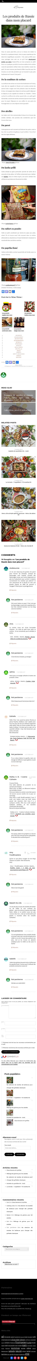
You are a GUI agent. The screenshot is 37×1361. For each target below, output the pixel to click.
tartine (4, 1354)
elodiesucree (14, 568)
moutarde (11, 1345)
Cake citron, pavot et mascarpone (18, 410)
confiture (27, 1339)
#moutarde (19, 347)
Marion (9, 1215)
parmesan (29, 1345)
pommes (15, 1348)
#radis (18, 355)
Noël (16, 1345)
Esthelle (12, 716)
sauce (19, 1351)
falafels (6, 176)
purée (23, 1348)
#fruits (18, 345)
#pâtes (18, 352)
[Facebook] (11, 1358)
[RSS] (25, 1358)
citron (22, 1340)
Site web (2, 1036)
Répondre (13, 590)
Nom (2, 1022)
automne (17, 1337)
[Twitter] (22, 1358)
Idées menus (18, 365)
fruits (28, 1342)
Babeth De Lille (15, 903)
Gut (8, 1202)
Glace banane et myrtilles (21, 1120)
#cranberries (18, 340)
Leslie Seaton (9, 223)
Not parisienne (17, 600)
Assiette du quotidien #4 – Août (18, 451)
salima (12, 672)
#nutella (18, 349)
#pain (19, 350)
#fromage (18, 343)
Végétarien (22, 1354)
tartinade (33, 1351)
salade (12, 1351)
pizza (34, 1345)
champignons (6, 1340)
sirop (24, 1351)
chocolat (15, 1340)
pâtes (29, 1348)
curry (2, 1342)
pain (24, 1345)
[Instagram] (15, 1358)
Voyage (16, 1354)
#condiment (18, 337)
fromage (20, 1342)
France (12, 1343)
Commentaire (5, 1006)
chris (11, 624)
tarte (29, 1351)
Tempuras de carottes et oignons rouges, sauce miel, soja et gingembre (18, 397)
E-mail (3, 1029)
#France (19, 342)
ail (2, 1336)
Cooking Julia (11, 1205)
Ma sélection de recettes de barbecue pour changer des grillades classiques (20, 1086)
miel (6, 1345)
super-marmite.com (27, 1298)
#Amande (19, 335)
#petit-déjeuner (18, 354)
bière (26, 1337)
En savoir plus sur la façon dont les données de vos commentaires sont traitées (18, 1062)
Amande (7, 1337)
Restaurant (4, 1351)
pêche (34, 1348)
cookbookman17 (11, 285)
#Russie (18, 357)
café (34, 1337)
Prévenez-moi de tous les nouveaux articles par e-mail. (19, 1047)
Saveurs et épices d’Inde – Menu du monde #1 (18, 546)
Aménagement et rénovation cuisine (12, 1293)
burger (30, 1337)
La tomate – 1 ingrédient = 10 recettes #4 (18, 482)
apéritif (13, 1337)
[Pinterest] (18, 1358)
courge (33, 1340)
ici (30, 1308)
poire (2, 1348)
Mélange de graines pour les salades (17, 1107)
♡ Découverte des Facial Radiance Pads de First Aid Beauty (22, 738)
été (27, 1353)
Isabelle (12, 959)
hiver (34, 1343)
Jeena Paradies (10, 162)
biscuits (22, 1337)
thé (8, 1354)
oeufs (20, 1345)
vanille (11, 1354)
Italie (2, 1345)
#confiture (19, 338)
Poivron (7, 1348)
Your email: (7, 1145)
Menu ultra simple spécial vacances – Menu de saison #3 (18, 514)
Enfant (7, 1343)
